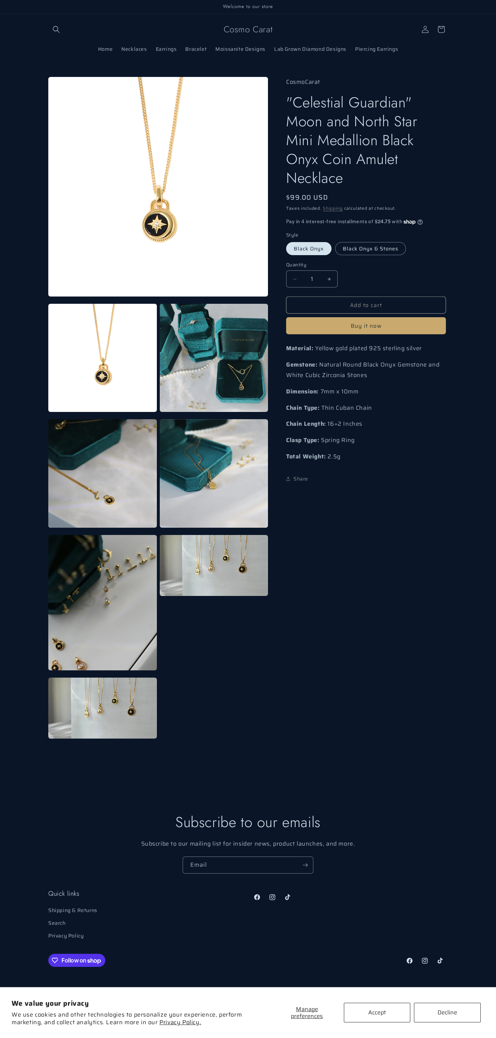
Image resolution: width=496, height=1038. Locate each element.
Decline (447, 1012)
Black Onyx (309, 249)
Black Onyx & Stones (370, 249)
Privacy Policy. (180, 1022)
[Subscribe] (305, 865)
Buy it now (366, 326)
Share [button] (300, 479)
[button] (56, 29)
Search (57, 923)
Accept (377, 1012)
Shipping (333, 207)
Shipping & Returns (72, 910)
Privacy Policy (66, 936)
